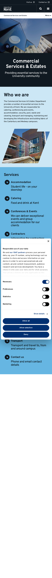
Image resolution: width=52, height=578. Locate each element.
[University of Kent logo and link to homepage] (7, 8)
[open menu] (48, 8)
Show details (39, 314)
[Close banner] (48, 241)
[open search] (40, 8)
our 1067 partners (18, 252)
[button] (48, 8)
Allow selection (26, 328)
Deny (26, 335)
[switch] (45, 289)
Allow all (26, 321)
